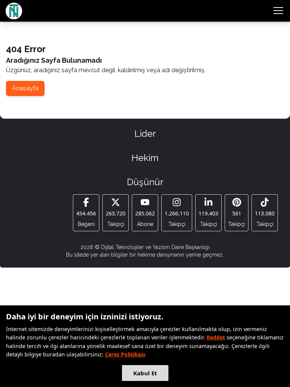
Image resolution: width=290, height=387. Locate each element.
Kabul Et (145, 373)
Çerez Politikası (125, 354)
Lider (145, 133)
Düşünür (145, 181)
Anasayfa (25, 88)
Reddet (216, 337)
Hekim (145, 157)
